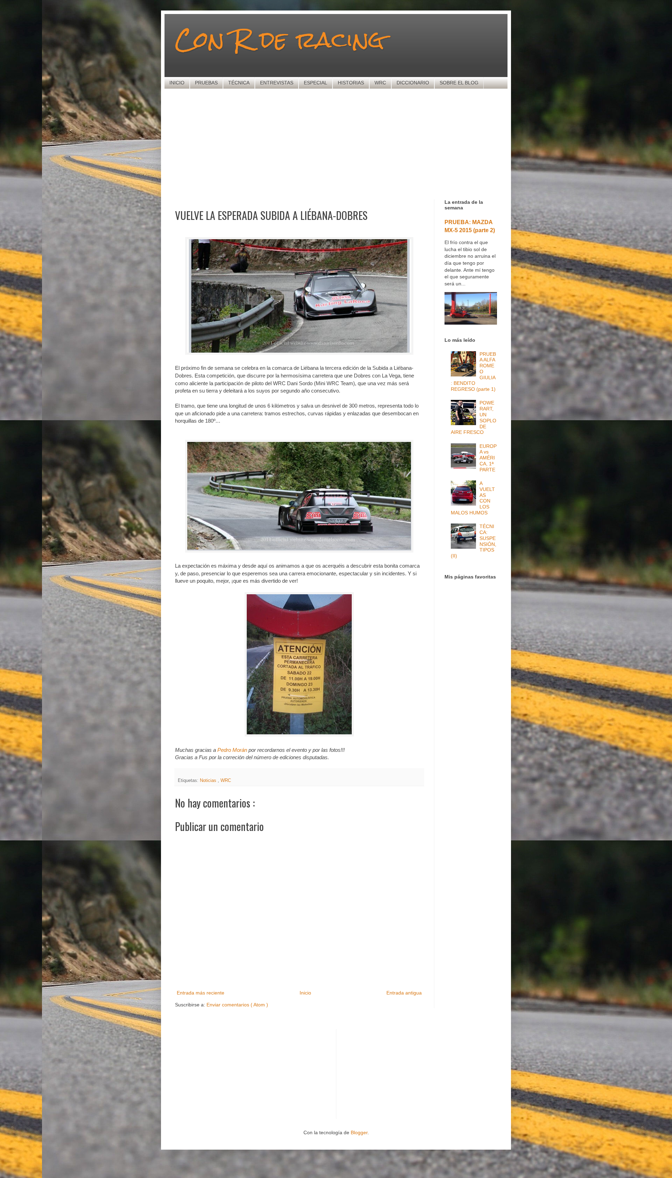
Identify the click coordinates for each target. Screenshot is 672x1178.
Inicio (305, 993)
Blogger (359, 1132)
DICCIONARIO (413, 82)
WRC (380, 82)
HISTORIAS (351, 82)
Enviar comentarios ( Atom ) (237, 1004)
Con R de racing (279, 39)
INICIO (176, 82)
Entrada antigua (404, 993)
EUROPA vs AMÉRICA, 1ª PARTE (488, 457)
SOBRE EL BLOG (459, 82)
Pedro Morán (232, 750)
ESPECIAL (315, 82)
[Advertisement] (344, 143)
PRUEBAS (206, 82)
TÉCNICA (239, 82)
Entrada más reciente (200, 993)
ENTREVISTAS (276, 82)
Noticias (209, 780)
